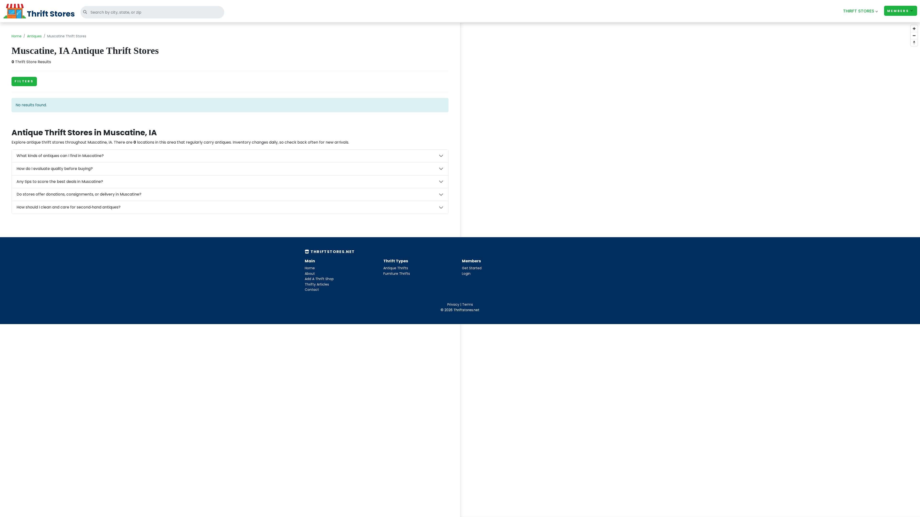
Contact (312, 289)
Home (17, 36)
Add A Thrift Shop (319, 278)
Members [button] (898, 11)
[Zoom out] (914, 35)
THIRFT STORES (858, 11)
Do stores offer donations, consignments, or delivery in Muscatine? (79, 194)
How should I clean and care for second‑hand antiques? (69, 207)
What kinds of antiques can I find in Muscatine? (60, 155)
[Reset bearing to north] (914, 42)
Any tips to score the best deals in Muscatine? (60, 181)
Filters (24, 81)
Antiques (34, 36)
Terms (467, 304)
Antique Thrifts (395, 268)
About (310, 273)
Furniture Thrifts (396, 273)
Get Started (472, 268)
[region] (690, 142)
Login (466, 273)
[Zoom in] (914, 28)
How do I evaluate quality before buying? (55, 168)
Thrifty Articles (317, 284)
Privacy (453, 304)
